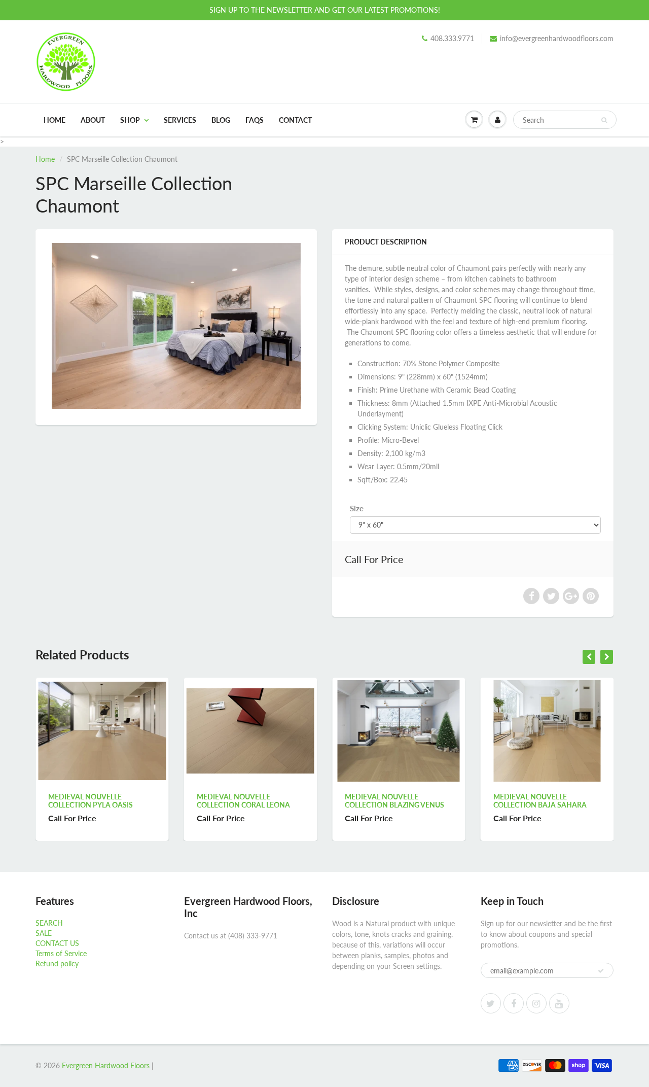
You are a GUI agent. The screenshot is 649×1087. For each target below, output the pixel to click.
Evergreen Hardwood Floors (106, 1065)
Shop (130, 120)
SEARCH (49, 923)
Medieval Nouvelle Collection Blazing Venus (261, 800)
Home (54, 120)
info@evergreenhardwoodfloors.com (557, 38)
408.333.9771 (452, 38)
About (93, 120)
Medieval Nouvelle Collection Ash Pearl (550, 800)
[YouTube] (559, 1003)
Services (180, 120)
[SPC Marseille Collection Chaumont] (176, 325)
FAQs (254, 120)
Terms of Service (61, 953)
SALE (43, 933)
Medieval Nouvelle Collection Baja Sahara (406, 800)
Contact (295, 120)
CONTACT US (57, 943)
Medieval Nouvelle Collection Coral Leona (110, 800)
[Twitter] (491, 1003)
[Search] (604, 120)
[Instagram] (536, 1003)
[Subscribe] (600, 971)
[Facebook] (513, 1003)
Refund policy (57, 963)
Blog (220, 120)
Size (357, 508)
